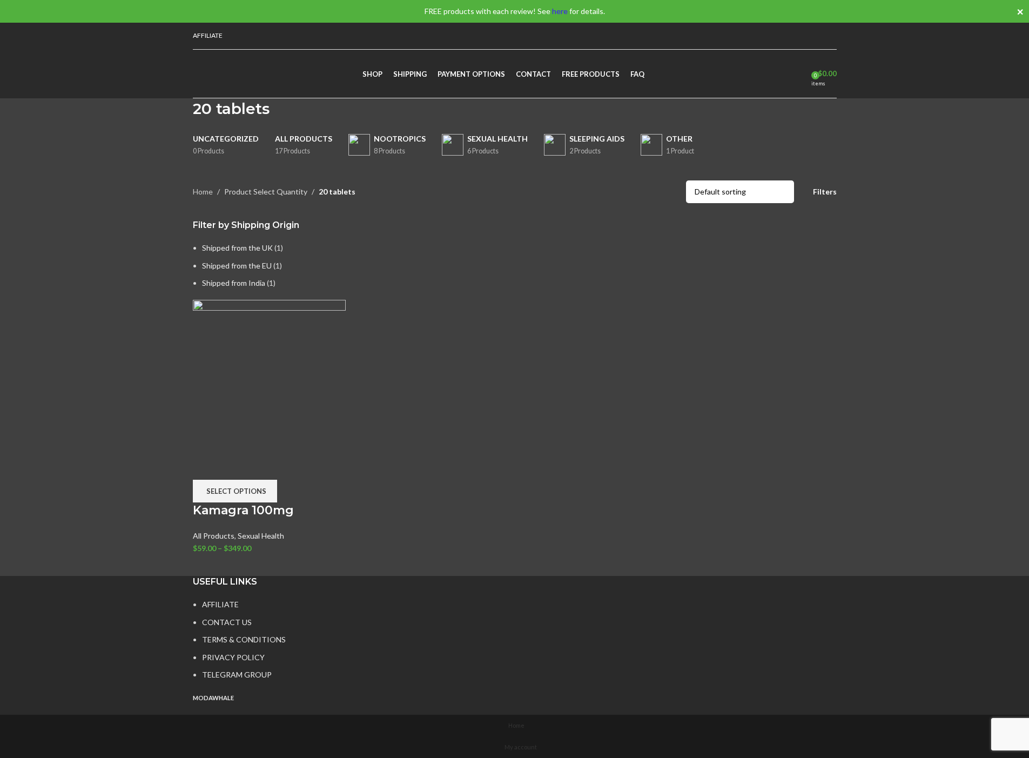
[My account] (812, 36)
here (560, 11)
